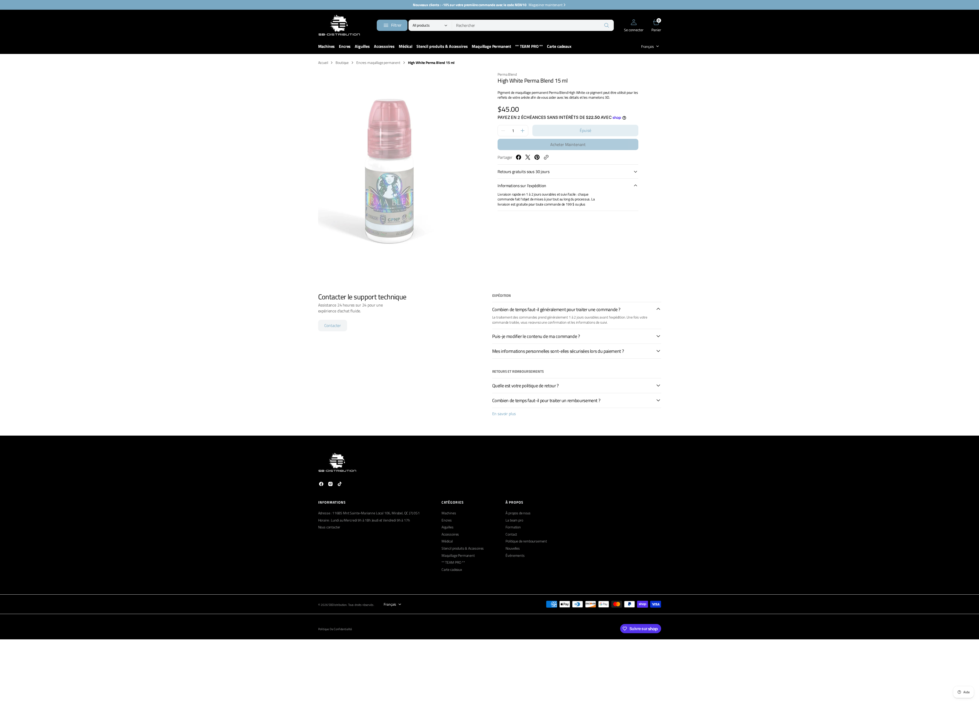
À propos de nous (517, 513)
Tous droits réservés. (361, 605)
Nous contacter (329, 527)
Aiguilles (448, 527)
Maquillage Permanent (458, 555)
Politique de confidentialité (335, 629)
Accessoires (450, 534)
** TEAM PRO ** (453, 562)
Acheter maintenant (568, 144)
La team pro (514, 520)
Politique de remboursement (526, 541)
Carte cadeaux (452, 569)
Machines (449, 513)
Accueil (323, 62)
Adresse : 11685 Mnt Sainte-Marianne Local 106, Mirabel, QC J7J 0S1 (369, 513)
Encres (447, 520)
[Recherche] (607, 25)
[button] (633, 25)
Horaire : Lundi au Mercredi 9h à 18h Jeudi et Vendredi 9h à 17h (364, 520)
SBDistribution (337, 605)
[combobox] (533, 25)
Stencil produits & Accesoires (463, 548)
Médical (447, 541)
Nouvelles (512, 548)
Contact (511, 534)
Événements (514, 555)
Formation (513, 527)
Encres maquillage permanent (378, 62)
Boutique (342, 62)
